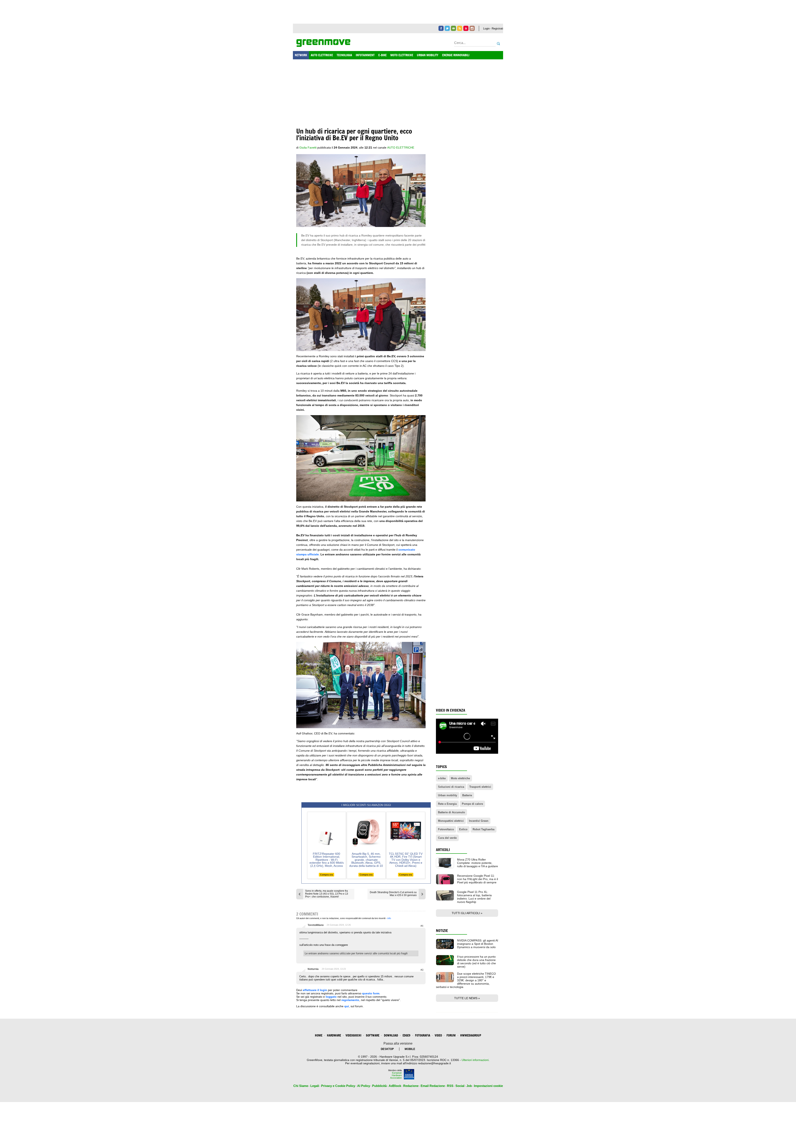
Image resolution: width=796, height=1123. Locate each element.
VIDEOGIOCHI (353, 1035)
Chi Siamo (300, 1086)
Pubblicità (379, 1086)
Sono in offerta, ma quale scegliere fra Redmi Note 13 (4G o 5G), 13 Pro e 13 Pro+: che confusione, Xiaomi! (326, 893)
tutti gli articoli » (467, 913)
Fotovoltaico (446, 829)
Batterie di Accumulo (451, 812)
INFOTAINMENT (365, 55)
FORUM (451, 1035)
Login (486, 28)
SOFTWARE (372, 1035)
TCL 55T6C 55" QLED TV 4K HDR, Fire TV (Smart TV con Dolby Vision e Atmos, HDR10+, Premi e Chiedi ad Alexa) (405, 859)
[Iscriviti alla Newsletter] (453, 28)
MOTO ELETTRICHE (401, 55)
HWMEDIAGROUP (470, 1035)
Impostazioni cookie (488, 1086)
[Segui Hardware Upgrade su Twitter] (447, 28)
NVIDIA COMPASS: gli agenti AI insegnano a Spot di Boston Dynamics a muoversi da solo (477, 944)
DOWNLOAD (391, 1035)
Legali (314, 1086)
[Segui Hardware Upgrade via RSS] (459, 28)
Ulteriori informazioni (475, 1060)
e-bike (442, 778)
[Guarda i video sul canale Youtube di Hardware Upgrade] (465, 28)
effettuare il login (315, 990)
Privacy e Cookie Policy (338, 1086)
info (389, 918)
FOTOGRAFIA (422, 1035)
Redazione (411, 1086)
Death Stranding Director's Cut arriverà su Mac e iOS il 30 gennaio (393, 894)
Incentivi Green (478, 820)
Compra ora (326, 874)
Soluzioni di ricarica (451, 786)
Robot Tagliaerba (483, 829)
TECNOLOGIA (344, 55)
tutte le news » (467, 998)
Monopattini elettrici (451, 820)
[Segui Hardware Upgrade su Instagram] (472, 28)
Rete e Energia (447, 803)
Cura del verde (447, 837)
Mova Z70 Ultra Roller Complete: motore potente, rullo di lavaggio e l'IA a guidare (477, 863)
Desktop (387, 1049)
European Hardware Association (396, 1075)
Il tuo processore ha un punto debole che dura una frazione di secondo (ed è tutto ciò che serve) (476, 961)
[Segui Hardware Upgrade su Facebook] (441, 28)
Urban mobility (447, 795)
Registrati (497, 28)
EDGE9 (406, 1035)
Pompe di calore (472, 803)
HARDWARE (334, 1035)
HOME (318, 1035)
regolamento (350, 1000)
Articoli (443, 849)
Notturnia (313, 969)
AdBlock (395, 1086)
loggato (331, 996)
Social (459, 1086)
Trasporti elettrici (480, 786)
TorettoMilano (316, 925)
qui (346, 1006)
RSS (450, 1086)
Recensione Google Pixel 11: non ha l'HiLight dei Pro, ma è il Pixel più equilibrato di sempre (477, 879)
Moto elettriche (460, 778)
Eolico (463, 829)
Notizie (442, 930)
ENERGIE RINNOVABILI (455, 55)
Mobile (410, 1049)
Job (469, 1086)
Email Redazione (433, 1086)
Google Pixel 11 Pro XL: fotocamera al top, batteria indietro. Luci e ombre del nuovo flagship (474, 897)
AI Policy (363, 1086)
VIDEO (438, 1035)
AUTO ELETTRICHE (322, 55)
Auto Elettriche (400, 147)
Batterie (467, 795)
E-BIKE (382, 55)
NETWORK (301, 55)
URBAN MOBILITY (427, 55)
